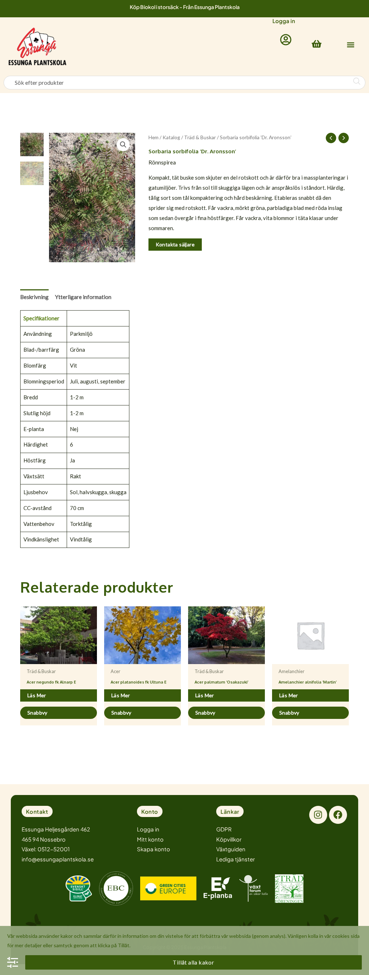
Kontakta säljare (175, 244)
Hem (153, 137)
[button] (350, 45)
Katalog (171, 137)
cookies (341, 936)
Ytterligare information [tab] (83, 297)
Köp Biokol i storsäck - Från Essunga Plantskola (185, 7)
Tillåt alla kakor (193, 962)
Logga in (283, 20)
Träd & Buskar (200, 137)
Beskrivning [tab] (34, 297)
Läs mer (36, 695)
